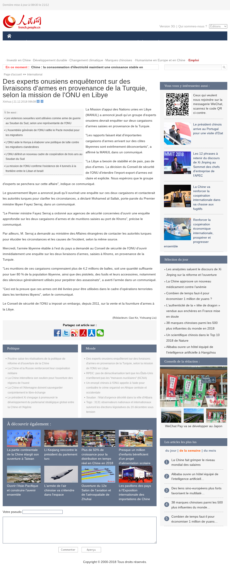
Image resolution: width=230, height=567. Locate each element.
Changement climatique (86, 60)
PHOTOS (16, 51)
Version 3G (167, 26)
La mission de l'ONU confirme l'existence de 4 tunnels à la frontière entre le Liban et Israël (41, 169)
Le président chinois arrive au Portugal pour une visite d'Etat (208, 129)
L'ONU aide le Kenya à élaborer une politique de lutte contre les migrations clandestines (42, 145)
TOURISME (194, 42)
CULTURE (115, 42)
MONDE (55, 42)
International (34, 74)
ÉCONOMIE (34, 42)
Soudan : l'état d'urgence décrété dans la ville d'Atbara (119, 397)
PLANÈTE (156, 42)
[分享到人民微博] (83, 332)
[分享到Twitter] (66, 332)
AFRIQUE (75, 42)
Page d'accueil (13, 74)
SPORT (174, 42)
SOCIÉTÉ (136, 42)
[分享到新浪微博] (74, 332)
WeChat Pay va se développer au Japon (193, 426)
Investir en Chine (19, 60)
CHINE (15, 42)
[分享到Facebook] (57, 332)
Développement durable (50, 60)
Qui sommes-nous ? (192, 26)
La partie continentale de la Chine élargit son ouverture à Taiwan (23, 454)
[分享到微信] (100, 332)
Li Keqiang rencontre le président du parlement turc (60, 454)
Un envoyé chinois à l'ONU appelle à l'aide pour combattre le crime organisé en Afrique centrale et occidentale (116, 387)
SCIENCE (95, 42)
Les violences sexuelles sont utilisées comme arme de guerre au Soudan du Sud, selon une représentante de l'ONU (43, 121)
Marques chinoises (118, 60)
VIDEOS (35, 51)
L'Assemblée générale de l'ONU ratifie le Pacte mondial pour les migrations (43, 133)
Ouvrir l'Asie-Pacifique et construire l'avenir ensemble (22, 490)
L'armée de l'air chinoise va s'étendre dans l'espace (59, 490)
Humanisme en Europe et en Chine (160, 60)
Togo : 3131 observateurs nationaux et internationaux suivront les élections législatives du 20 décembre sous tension (119, 407)
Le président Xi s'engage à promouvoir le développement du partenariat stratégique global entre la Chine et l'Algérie (41, 402)
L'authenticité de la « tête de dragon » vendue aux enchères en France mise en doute (193, 310)
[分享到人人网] (91, 332)
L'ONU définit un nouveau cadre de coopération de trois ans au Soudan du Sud (44, 157)
